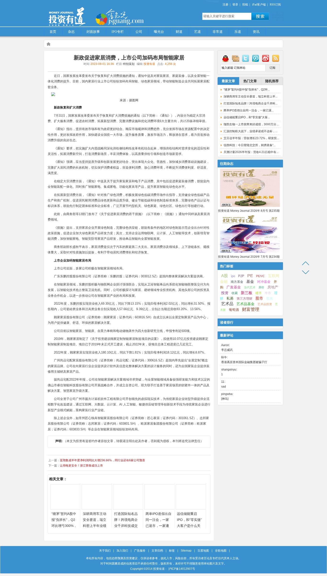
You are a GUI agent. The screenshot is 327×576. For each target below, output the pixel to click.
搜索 (260, 16)
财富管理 (250, 309)
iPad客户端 (259, 4)
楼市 (258, 293)
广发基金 (233, 287)
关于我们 (105, 550)
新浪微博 (266, 58)
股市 (259, 298)
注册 (225, 4)
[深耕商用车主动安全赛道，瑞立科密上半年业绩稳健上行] (97, 508)
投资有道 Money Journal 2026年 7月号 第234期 (249, 256)
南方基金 (237, 282)
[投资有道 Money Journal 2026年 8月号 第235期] (250, 207)
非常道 (218, 32)
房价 (261, 287)
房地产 (272, 287)
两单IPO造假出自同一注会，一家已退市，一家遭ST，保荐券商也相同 (158, 526)
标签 (172, 550)
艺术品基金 (245, 304)
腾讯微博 (255, 58)
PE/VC (260, 276)
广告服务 (140, 550)
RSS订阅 (275, 4)
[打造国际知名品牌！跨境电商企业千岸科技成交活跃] (128, 508)
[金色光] (128, 17)
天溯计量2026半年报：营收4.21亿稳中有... (251, 152)
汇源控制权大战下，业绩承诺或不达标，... (250, 131)
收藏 (234, 293)
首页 (53, 32)
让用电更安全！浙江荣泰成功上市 (81, 465)
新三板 (246, 293)
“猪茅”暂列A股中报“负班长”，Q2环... (247, 89)
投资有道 (89, 13)
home (48, 44)
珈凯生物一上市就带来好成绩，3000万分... (251, 124)
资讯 (256, 32)
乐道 (237, 32)
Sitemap (186, 550)
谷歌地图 (220, 550)
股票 (269, 298)
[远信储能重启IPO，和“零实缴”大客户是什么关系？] (191, 508)
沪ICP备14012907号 (181, 568)
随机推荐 (272, 81)
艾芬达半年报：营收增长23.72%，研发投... (251, 138)
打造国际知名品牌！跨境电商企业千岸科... (250, 103)
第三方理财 (244, 298)
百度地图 (203, 550)
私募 (230, 298)
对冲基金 (264, 282)
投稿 (245, 4)
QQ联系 (225, 58)
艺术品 (227, 304)
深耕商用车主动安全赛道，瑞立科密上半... (250, 96)
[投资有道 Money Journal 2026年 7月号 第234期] (250, 253)
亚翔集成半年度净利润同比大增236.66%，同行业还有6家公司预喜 (102, 460)
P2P (241, 276)
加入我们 (122, 550)
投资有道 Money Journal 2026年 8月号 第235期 (249, 210)
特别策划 (129, 64)
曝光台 (159, 32)
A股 (224, 275)
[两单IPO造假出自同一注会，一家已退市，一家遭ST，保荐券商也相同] (159, 508)
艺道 (197, 32)
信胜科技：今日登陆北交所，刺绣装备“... (250, 145)
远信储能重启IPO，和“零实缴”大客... (247, 117)
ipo (233, 276)
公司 (138, 32)
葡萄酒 (234, 310)
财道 (179, 32)
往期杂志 (226, 163)
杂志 (71, 32)
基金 (250, 281)
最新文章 (228, 81)
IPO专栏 (118, 32)
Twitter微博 (245, 58)
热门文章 (250, 81)
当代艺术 (249, 287)
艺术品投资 (265, 304)
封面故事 (93, 32)
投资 (224, 293)
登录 (235, 4)
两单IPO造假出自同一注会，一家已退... (249, 110)
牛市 (268, 293)
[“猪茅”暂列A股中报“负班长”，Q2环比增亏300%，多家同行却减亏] (65, 508)
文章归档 (157, 550)
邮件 (235, 58)
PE (250, 275)
